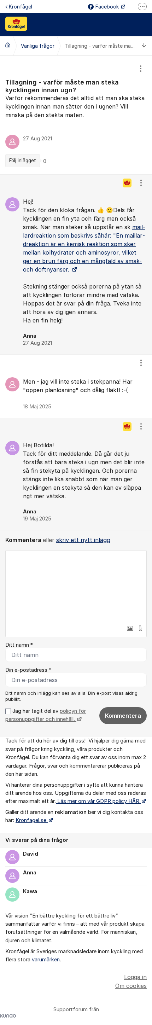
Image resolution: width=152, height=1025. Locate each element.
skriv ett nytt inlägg (83, 539)
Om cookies (131, 985)
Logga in (135, 976)
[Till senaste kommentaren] (144, 46)
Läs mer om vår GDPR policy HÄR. (98, 801)
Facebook (107, 7)
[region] (76, 115)
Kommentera (123, 715)
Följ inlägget (22, 160)
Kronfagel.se (32, 820)
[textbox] (76, 586)
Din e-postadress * (28, 670)
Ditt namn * (19, 645)
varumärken (46, 959)
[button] (130, 628)
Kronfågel (20, 7)
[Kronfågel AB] (8, 45)
